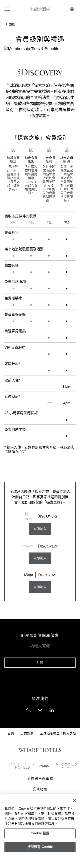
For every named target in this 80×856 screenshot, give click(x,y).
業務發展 (39, 789)
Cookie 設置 (40, 833)
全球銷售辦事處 (40, 778)
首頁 (11, 733)
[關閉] (75, 800)
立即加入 (40, 529)
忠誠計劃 (27, 733)
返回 (11, 24)
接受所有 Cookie (40, 847)
